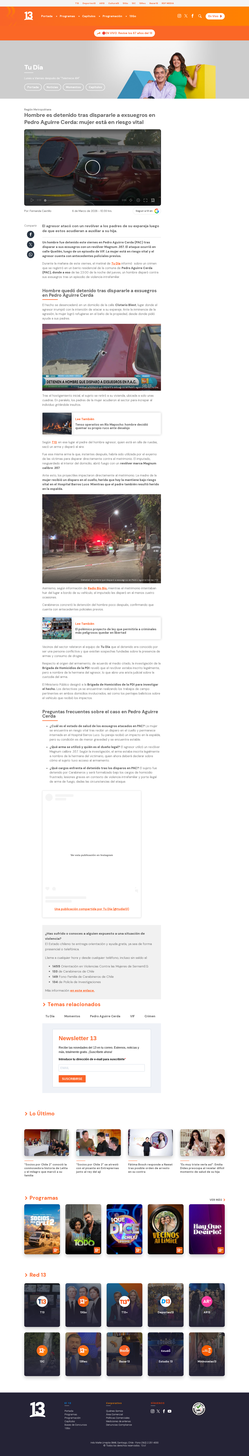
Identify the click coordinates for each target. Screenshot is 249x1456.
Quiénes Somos (114, 1410)
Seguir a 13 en (144, 210)
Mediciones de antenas (118, 1421)
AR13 (102, 3)
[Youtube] (169, 1412)
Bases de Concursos (76, 1424)
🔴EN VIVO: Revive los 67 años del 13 (127, 33)
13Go (125, 3)
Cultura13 (113, 3)
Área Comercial (114, 1414)
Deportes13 (89, 3)
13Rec (142, 3)
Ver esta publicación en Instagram (92, 855)
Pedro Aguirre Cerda (105, 1016)
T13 (77, 3)
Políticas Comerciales (118, 1417)
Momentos (73, 87)
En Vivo (213, 16)
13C (134, 3)
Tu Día (115, 263)
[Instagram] (179, 17)
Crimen (150, 1016)
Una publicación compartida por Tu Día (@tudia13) (92, 909)
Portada (46, 16)
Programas (67, 16)
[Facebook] (192, 17)
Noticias (52, 87)
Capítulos (88, 16)
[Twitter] (186, 17)
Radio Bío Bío (97, 588)
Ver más (216, 1200)
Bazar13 (153, 3)
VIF (132, 1016)
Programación (112, 16)
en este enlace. (82, 990)
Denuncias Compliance (119, 1424)
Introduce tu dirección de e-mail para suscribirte (92, 1059)
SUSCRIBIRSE (72, 1078)
